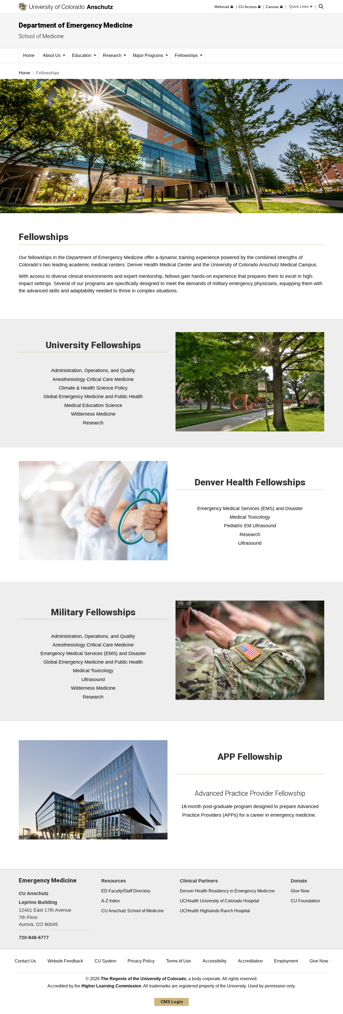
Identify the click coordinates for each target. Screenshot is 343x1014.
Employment (286, 961)
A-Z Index (110, 901)
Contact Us (25, 961)
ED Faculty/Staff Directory (125, 891)
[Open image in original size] (250, 381)
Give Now (300, 891)
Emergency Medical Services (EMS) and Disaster (93, 653)
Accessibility (214, 961)
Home (24, 73)
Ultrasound (250, 543)
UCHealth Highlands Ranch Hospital (215, 910)
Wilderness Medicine (93, 414)
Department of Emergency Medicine (76, 25)
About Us (52, 55)
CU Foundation (305, 901)
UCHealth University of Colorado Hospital (219, 901)
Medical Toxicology (250, 517)
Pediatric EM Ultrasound (250, 525)
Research (112, 55)
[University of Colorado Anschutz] (66, 6)
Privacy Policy (141, 961)
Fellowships (187, 55)
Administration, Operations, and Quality (93, 370)
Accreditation (250, 961)
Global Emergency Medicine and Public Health (93, 396)
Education (82, 55)
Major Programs (148, 55)
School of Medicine (41, 36)
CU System (105, 961)
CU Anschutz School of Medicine (132, 910)
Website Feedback (65, 961)
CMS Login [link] (172, 1001)
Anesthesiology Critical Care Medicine (93, 379)
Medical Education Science (93, 405)
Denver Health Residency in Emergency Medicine (227, 891)
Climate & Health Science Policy (93, 388)
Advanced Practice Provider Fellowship (250, 793)
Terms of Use (178, 961)
